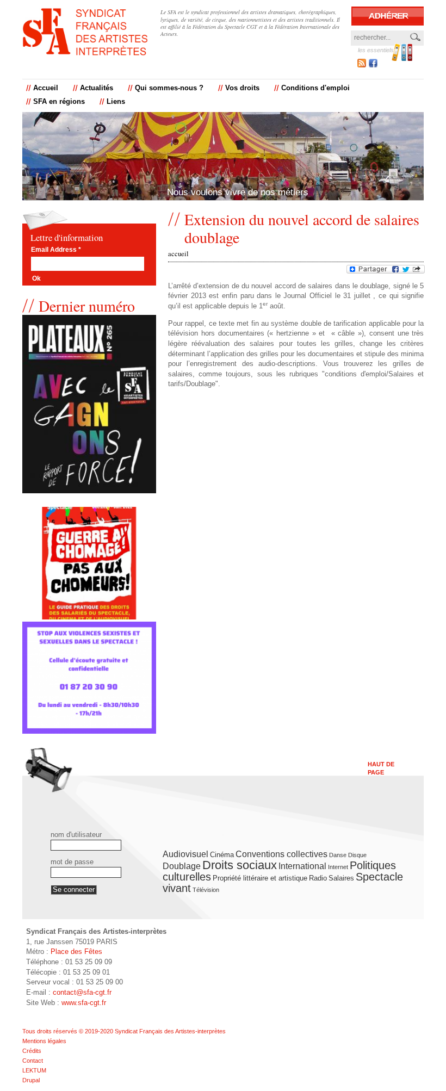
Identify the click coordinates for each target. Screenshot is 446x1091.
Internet (338, 867)
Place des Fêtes (76, 951)
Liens (116, 102)
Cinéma (222, 855)
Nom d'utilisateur (76, 835)
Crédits (31, 1050)
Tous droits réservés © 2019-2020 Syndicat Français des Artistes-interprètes (124, 1031)
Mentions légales (44, 1041)
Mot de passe (72, 862)
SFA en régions (59, 102)
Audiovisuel (185, 854)
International (302, 866)
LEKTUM (34, 1070)
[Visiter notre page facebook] (373, 65)
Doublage (182, 866)
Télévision (206, 890)
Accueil (45, 88)
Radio (318, 878)
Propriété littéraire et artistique (260, 878)
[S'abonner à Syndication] (361, 64)
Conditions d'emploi (315, 88)
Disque (357, 855)
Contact (32, 1060)
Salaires (341, 878)
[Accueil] (85, 32)
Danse (337, 855)
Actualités (96, 88)
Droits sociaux (239, 865)
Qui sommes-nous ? (169, 88)
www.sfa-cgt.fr (83, 1003)
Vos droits (242, 88)
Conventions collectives (281, 854)
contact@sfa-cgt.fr (82, 992)
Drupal (31, 1080)
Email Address (56, 250)
